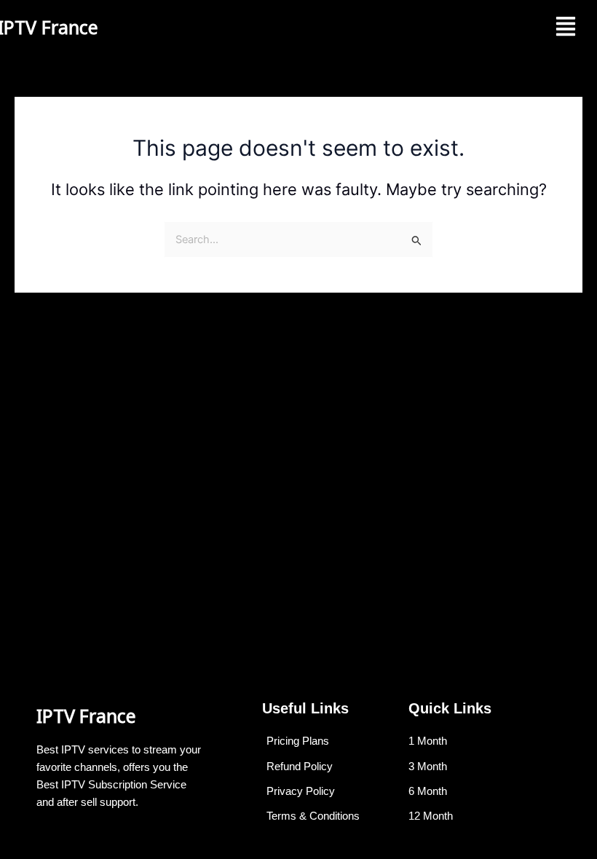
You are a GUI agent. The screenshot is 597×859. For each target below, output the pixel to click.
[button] (566, 27)
